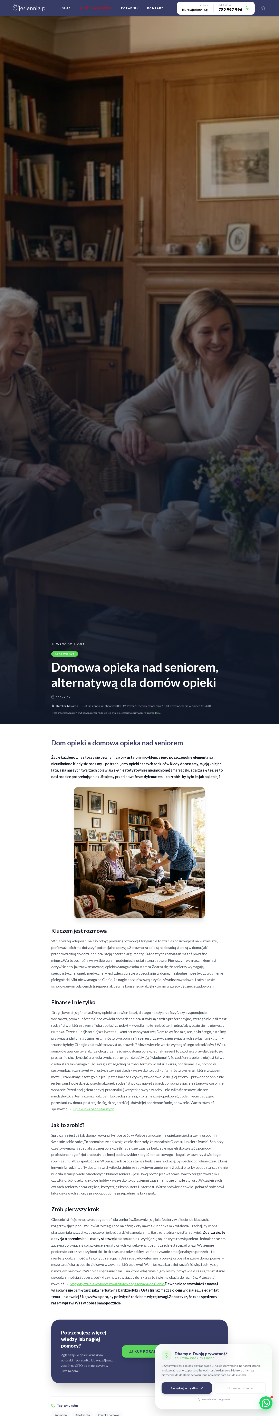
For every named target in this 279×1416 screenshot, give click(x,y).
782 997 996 (230, 9)
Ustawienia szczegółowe (216, 1399)
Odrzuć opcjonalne (240, 1388)
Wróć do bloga (70, 644)
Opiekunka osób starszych (93, 1109)
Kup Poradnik (148, 1351)
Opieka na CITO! (98, 8)
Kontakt (155, 8)
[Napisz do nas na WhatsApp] (265, 1402)
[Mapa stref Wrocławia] (263, 8)
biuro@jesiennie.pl (195, 9)
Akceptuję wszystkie (184, 1388)
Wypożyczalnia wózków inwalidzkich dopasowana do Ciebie (117, 1284)
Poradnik (130, 8)
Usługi (65, 8)
